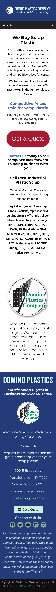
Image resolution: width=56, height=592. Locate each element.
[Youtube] (28, 525)
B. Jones (49, 586)
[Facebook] (12, 525)
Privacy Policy (28, 586)
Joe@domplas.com (28, 498)
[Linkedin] (36, 525)
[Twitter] (20, 525)
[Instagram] (43, 525)
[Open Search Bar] (52, 25)
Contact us (16, 156)
